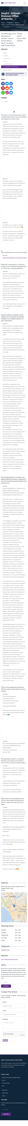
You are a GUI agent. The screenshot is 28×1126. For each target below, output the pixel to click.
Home (3, 23)
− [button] (3, 897)
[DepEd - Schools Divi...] (14, 905)
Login (3, 1096)
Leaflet (9, 921)
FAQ (3, 1086)
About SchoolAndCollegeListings (11, 1077)
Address (5, 53)
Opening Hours (7, 58)
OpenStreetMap (19, 921)
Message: (5, 1019)
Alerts (5, 61)
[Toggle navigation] (25, 3)
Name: (4, 1002)
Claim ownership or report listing (11, 66)
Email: (4, 1010)
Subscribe (6, 986)
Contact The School (8, 64)
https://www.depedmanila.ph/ (9, 959)
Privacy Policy (6, 1083)
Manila (17, 23)
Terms (4, 1080)
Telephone (6, 55)
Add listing (5, 1093)
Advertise (4, 1090)
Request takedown (8, 70)
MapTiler (13, 921)
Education (6, 101)
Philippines (10, 23)
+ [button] (3, 894)
